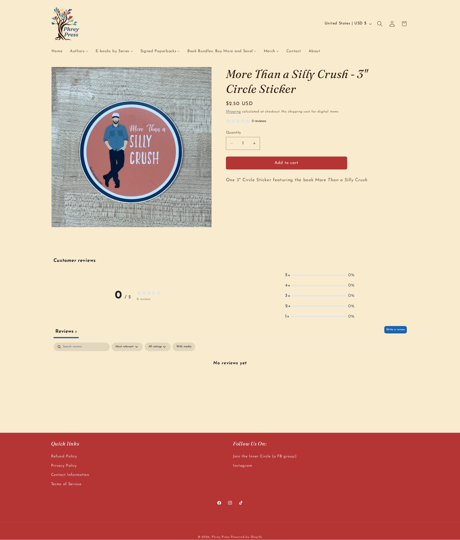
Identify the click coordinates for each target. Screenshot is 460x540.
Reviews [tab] (66, 331)
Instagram (242, 466)
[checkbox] (183, 347)
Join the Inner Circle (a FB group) (265, 456)
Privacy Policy (64, 466)
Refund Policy (64, 456)
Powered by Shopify (246, 537)
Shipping (233, 111)
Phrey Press (221, 537)
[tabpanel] (230, 379)
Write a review (395, 329)
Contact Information (70, 475)
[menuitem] (57, 51)
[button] (380, 24)
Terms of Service (66, 484)
